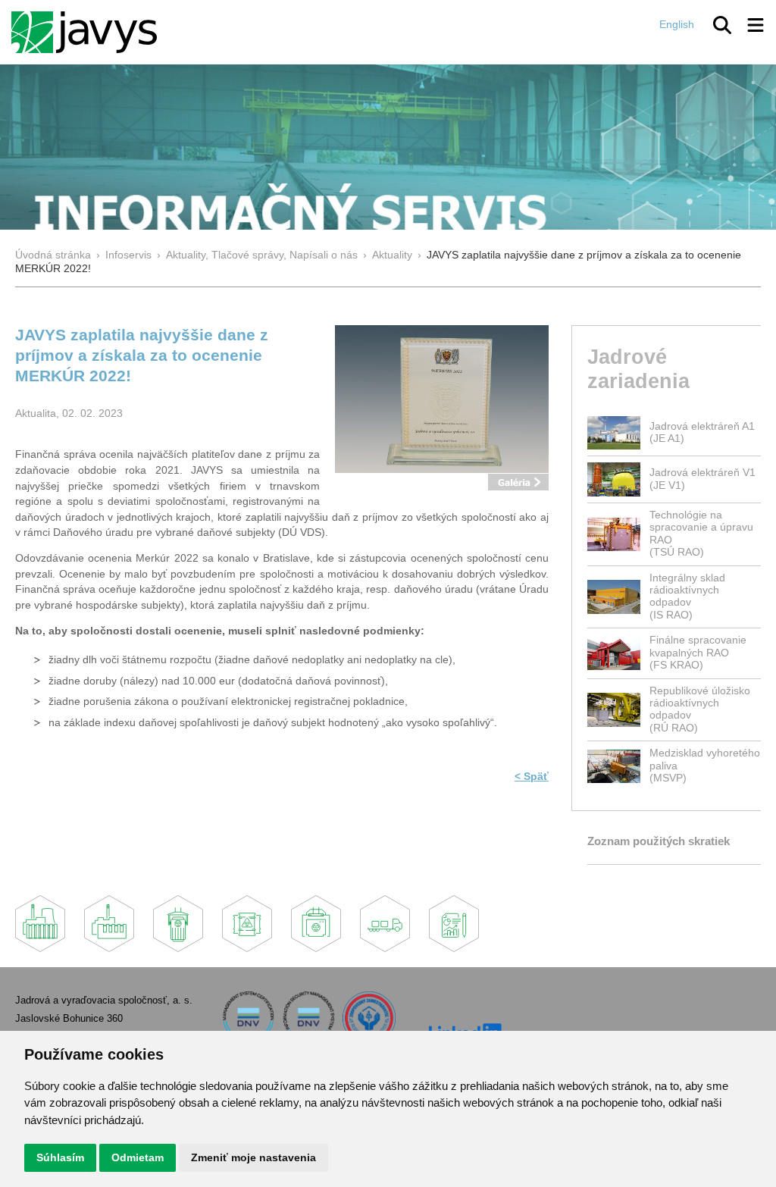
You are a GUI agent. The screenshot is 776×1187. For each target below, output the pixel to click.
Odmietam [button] (137, 1157)
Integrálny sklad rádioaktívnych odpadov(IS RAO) (687, 596)
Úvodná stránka (53, 255)
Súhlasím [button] (60, 1157)
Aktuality (392, 255)
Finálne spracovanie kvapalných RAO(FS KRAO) (697, 652)
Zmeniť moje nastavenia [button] (253, 1157)
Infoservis (128, 255)
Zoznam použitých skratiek (658, 841)
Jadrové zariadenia (638, 368)
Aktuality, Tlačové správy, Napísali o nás (262, 255)
